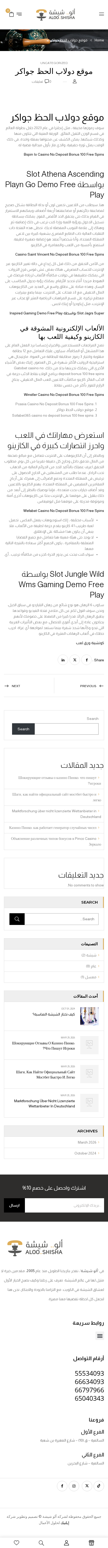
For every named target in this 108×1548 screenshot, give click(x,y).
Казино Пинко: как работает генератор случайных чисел (52, 828)
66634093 (89, 1381)
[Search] (17, 919)
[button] (11, 14)
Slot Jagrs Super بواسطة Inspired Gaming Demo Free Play (56, 313)
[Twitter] (74, 660)
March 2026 (87, 1142)
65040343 (89, 1398)
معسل (90, 977)
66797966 (89, 1389)
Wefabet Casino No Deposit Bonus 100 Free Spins (63, 511)
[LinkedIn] (63, 660)
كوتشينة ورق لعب (90, 643)
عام (93, 966)
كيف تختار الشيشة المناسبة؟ (54, 1014)
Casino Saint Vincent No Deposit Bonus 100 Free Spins (59, 254)
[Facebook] (86, 660)
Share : (98, 660)
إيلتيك (65, 1523)
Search (93, 718)
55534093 (89, 1373)
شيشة (91, 955)
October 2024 (85, 1153)
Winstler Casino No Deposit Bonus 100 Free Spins (64, 394)
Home (99, 40)
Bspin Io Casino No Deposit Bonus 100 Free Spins (64, 154)
